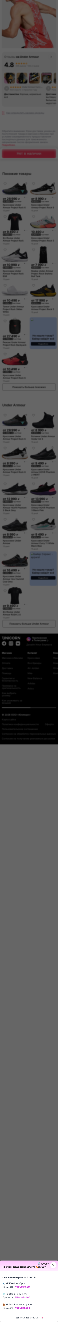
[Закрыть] (53, 1265)
